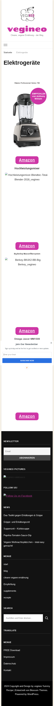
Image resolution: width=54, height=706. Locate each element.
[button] (26, 344)
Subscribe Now (27, 361)
